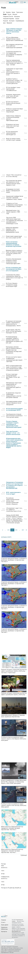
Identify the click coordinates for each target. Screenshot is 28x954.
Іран (4, 23)
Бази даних (4, 925)
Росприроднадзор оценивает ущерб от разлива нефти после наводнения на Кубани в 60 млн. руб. (14, 340)
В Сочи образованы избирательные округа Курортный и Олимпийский (14, 39)
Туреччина (19, 12)
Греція (17, 18)
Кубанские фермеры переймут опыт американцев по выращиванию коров (12, 230)
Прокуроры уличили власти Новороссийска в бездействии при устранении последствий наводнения (14, 350)
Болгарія (11, 21)
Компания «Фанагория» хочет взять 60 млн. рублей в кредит (13, 96)
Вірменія (9, 23)
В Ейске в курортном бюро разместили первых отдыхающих (14, 110)
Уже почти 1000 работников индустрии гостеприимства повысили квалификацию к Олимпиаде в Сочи (14, 220)
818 (16, 530)
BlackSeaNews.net (16, 931)
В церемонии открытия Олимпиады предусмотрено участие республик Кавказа (13, 395)
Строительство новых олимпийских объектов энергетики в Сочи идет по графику (14, 277)
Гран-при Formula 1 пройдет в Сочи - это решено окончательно (13, 433)
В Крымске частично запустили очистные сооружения (12, 126)
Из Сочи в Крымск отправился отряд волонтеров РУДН (11, 285)
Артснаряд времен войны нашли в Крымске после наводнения (14, 403)
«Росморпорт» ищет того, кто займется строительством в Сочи (14, 509)
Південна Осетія (8, 16)
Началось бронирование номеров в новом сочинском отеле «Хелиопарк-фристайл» (13, 261)
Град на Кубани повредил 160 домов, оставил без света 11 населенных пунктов (14, 31)
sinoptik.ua (18, 887)
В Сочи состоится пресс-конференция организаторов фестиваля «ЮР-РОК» (14, 359)
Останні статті (6, 537)
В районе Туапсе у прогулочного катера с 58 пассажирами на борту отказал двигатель (14, 81)
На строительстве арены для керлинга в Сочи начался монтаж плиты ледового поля (14, 183)
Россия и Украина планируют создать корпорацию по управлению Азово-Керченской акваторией (13, 424)
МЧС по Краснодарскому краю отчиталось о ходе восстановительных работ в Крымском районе (14, 368)
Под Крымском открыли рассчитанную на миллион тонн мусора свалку (14, 415)
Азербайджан (20, 21)
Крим (13, 12)
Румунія (5, 21)
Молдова (17, 16)
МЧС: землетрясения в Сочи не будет (13, 493)
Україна (8, 12)
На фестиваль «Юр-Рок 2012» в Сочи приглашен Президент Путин (13, 331)
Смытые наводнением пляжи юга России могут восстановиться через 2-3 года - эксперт (14, 62)
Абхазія (14, 14)
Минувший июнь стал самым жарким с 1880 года (13, 212)
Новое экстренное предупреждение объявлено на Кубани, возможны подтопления (13, 244)
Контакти (4, 931)
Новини (3, 920)
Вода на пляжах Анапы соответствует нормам (13, 139)
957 (23, 530)
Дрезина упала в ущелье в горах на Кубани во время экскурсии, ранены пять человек (14, 253)
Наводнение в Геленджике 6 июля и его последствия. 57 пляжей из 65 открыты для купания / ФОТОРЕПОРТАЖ (14, 485)
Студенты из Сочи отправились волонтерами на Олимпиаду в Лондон (14, 205)
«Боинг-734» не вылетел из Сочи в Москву (13, 175)
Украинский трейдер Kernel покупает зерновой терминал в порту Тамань (14, 197)
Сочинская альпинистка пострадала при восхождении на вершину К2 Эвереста (14, 54)
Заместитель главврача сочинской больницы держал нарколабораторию (13, 118)
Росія (25, 31)
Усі (4, 12)
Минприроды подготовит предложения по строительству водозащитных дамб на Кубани (14, 386)
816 (8, 530)
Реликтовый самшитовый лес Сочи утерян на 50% (14, 237)
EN (25, 2)
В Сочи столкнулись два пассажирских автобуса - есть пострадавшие (14, 269)
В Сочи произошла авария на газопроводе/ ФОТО (14, 409)
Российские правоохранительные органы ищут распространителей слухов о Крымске (12, 501)
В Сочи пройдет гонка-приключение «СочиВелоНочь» (13, 89)
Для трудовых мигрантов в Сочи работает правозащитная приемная (14, 46)
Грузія (9, 14)
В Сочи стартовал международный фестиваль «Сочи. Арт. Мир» (13, 376)
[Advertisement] (14, 157)
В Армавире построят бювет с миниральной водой (13, 190)
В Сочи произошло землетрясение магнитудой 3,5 (12, 133)
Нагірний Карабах (8, 18)
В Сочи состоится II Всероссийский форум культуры (13, 103)
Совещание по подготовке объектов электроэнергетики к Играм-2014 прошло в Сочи (14, 72)
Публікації (24, 855)
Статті (3, 922)
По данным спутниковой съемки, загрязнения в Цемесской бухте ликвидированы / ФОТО (13, 323)
